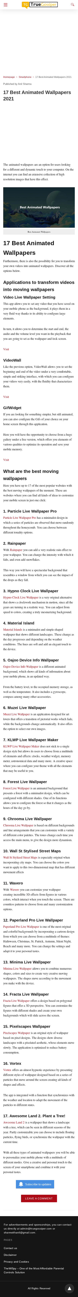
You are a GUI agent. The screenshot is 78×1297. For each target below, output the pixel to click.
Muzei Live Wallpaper (16, 714)
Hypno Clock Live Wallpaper (20, 597)
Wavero (14, 889)
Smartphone (25, 77)
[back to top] (69, 1288)
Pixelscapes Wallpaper (16, 1033)
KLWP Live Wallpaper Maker (21, 746)
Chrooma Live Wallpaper (18, 825)
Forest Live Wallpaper (16, 788)
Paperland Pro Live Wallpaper (21, 926)
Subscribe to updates (38, 1184)
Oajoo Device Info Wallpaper (21, 666)
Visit (6, 349)
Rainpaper (16, 550)
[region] (39, 132)
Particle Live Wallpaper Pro (19, 518)
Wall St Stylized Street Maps (20, 857)
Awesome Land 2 (13, 1122)
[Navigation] (4, 4)
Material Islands (12, 629)
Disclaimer (10, 1254)
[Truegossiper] (40, 3)
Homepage (9, 77)
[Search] (71, 4)
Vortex (7, 1070)
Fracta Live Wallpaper (16, 1001)
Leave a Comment (39, 1198)
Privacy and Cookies (16, 1261)
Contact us (10, 1248)
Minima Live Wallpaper (17, 968)
